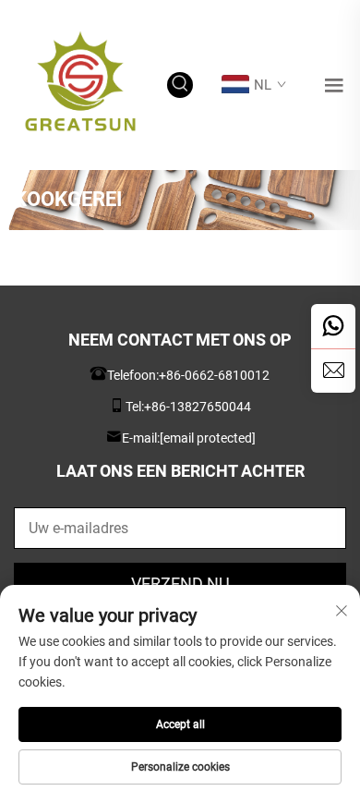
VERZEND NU (180, 583)
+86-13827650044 (197, 406)
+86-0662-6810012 (214, 375)
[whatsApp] (333, 326)
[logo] (80, 83)
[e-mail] (333, 370)
